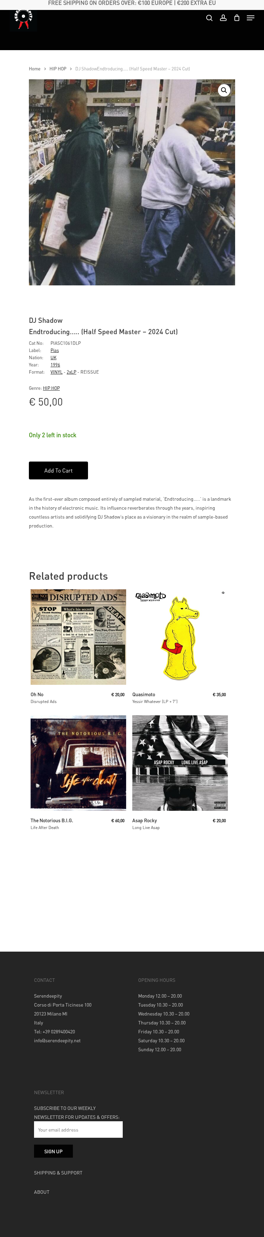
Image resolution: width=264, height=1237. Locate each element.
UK (53, 357)
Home (35, 68)
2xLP (71, 372)
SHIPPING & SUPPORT (58, 1172)
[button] (224, 90)
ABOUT (42, 1192)
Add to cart (58, 470)
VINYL (57, 372)
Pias (55, 350)
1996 (55, 364)
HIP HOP (58, 68)
